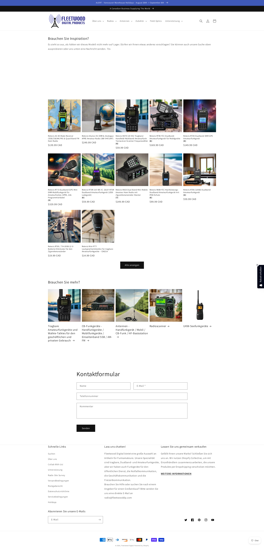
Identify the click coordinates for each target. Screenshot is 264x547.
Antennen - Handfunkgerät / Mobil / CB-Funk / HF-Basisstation (132, 329)
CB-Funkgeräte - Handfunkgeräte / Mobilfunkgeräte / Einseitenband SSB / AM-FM (97, 333)
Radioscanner (158, 326)
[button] (97, 21)
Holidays (52, 502)
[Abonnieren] (99, 519)
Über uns (52, 459)
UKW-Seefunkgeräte (195, 326)
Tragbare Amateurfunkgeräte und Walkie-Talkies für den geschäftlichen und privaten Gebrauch (63, 333)
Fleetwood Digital (127, 546)
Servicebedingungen (58, 496)
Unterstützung (55, 469)
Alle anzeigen (132, 265)
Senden (86, 428)
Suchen (51, 453)
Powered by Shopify (141, 546)
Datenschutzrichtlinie (58, 491)
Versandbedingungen (58, 480)
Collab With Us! (55, 464)
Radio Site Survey (56, 475)
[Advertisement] (132, 74)
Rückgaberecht (55, 486)
